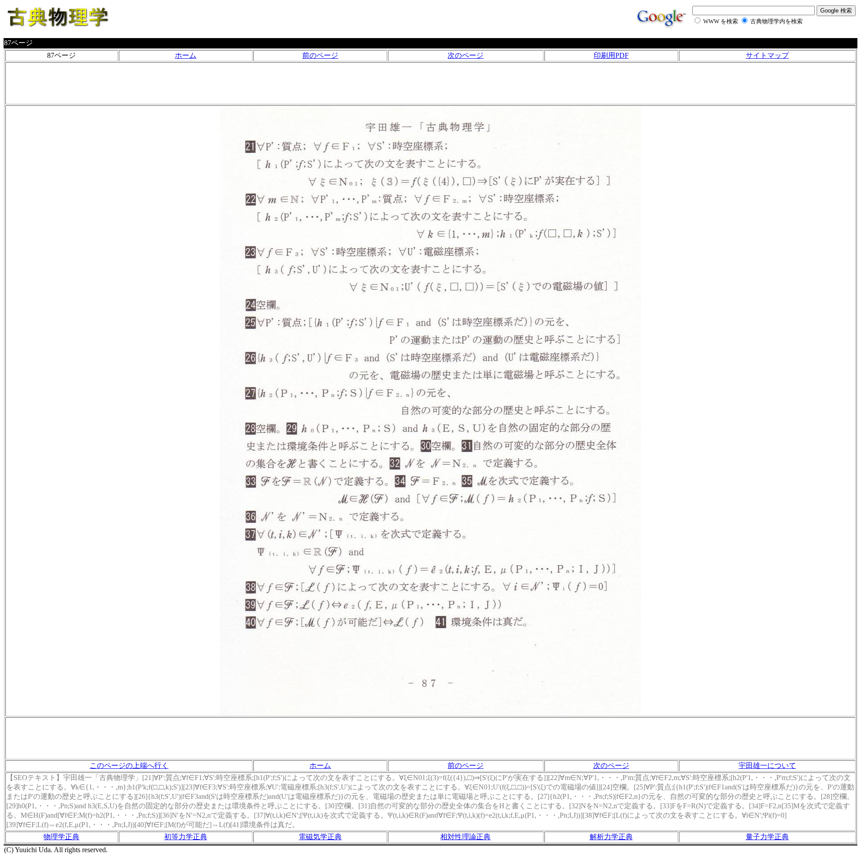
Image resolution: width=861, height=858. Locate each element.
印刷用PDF (611, 55)
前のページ (320, 55)
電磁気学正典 (320, 837)
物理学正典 (61, 837)
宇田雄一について (767, 765)
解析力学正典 (611, 837)
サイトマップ (767, 55)
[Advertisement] (430, 83)
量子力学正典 (767, 837)
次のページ (465, 55)
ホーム (185, 55)
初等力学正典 (185, 837)
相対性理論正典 (465, 837)
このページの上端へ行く (129, 765)
